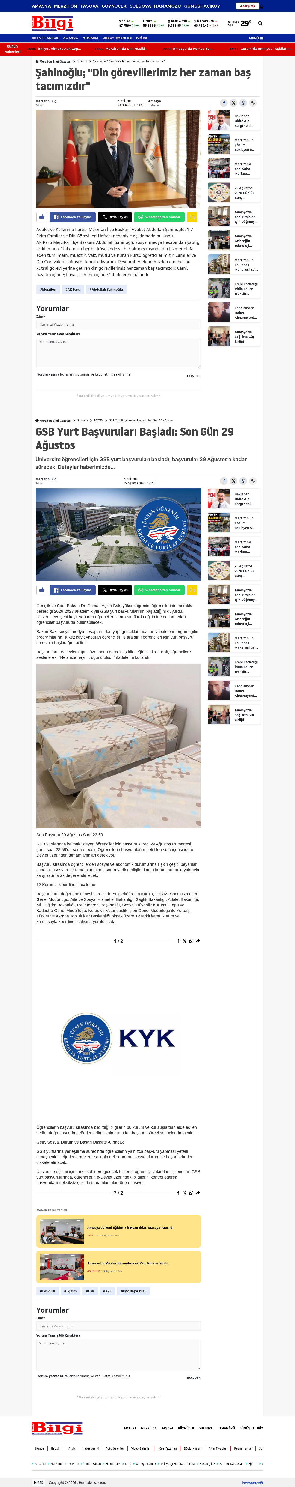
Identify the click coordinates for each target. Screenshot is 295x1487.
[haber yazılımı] (252, 1482)
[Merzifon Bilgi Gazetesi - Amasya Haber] (57, 1427)
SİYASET (82, 61)
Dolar (126, 21)
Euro (149, 21)
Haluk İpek (111, 1463)
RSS (39, 1482)
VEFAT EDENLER (117, 38)
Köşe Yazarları (167, 1448)
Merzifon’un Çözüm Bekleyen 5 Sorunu (244, 145)
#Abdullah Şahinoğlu (106, 289)
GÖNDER (194, 376)
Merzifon (55, 1463)
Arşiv (71, 1448)
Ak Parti (72, 1463)
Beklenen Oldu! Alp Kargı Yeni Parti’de (243, 121)
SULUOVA (140, 6)
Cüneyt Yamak (144, 1463)
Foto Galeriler (115, 1448)
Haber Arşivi (90, 1448)
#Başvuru (47, 1291)
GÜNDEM (90, 38)
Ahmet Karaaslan (230, 1463)
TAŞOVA (89, 6)
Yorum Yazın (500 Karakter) (58, 333)
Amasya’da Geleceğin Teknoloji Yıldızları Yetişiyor (243, 241)
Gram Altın (179, 21)
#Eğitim (70, 1291)
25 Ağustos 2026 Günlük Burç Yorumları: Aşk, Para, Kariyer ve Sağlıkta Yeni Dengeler (245, 193)
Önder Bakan (90, 1463)
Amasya (154, 101)
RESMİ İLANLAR (45, 38)
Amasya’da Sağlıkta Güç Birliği (244, 337)
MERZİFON (65, 6)
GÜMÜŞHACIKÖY (202, 6)
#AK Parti (72, 289)
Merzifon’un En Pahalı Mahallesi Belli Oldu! (246, 265)
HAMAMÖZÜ (167, 6)
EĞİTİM (98, 420)
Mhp (126, 1463)
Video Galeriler (140, 1448)
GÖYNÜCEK (114, 6)
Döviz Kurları (192, 1448)
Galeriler (82, 420)
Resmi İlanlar (243, 1448)
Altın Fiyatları (218, 1448)
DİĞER (141, 38)
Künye (39, 1448)
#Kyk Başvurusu (133, 1291)
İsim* (40, 316)
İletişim (56, 1448)
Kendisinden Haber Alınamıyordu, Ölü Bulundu (246, 313)
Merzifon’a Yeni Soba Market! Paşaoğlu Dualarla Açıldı (246, 169)
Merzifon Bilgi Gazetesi (55, 61)
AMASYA (41, 6)
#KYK (107, 1291)
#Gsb (90, 1291)
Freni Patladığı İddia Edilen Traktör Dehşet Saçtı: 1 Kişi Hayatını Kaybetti (246, 289)
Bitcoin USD (205, 21)
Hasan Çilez (205, 1463)
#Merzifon (48, 289)
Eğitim (251, 1463)
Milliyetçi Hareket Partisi (176, 1463)
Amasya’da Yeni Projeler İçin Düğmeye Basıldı (246, 217)
